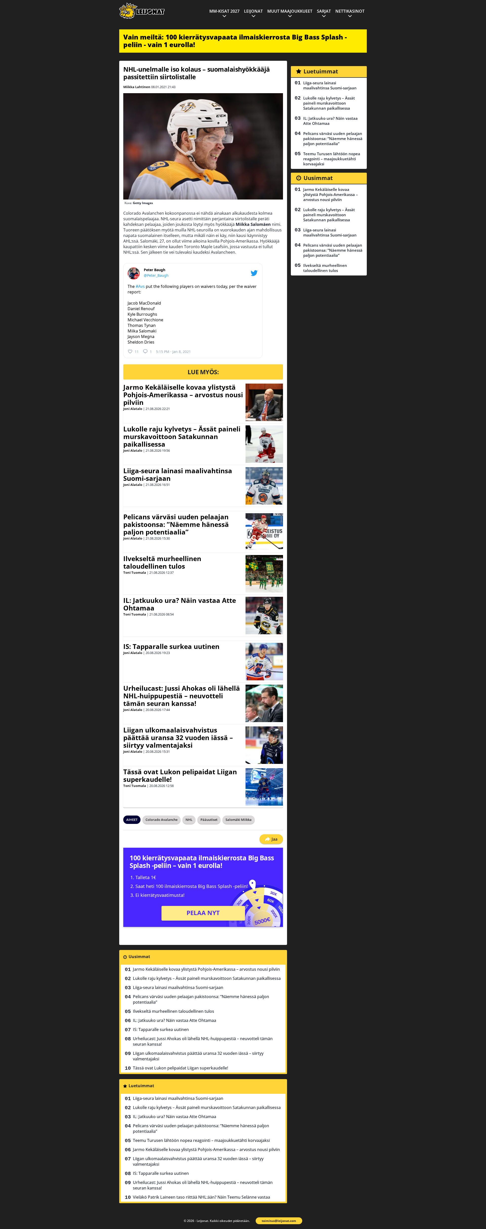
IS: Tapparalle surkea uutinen (171, 646)
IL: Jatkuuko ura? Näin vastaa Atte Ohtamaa (179, 604)
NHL (189, 819)
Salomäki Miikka (239, 819)
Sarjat (324, 11)
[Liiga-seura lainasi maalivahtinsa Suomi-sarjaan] (264, 486)
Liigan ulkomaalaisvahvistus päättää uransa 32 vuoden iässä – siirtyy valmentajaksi (178, 737)
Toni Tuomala (134, 572)
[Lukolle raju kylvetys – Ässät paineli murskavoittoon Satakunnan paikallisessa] (264, 444)
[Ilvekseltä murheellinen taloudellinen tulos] (264, 573)
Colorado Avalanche (161, 819)
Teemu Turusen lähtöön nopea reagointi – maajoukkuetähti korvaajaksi (201, 1140)
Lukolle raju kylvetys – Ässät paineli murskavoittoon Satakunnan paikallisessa (181, 436)
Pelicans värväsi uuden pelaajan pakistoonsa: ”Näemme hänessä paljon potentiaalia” (176, 524)
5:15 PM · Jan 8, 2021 (173, 351)
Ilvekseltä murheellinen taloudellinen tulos (162, 562)
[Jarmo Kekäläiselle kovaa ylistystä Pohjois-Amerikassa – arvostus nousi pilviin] (264, 402)
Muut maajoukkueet (289, 11)
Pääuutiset (208, 819)
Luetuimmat (141, 1085)
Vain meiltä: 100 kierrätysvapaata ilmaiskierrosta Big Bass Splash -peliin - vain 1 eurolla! (235, 40)
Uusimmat (139, 956)
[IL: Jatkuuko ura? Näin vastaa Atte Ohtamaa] (264, 615)
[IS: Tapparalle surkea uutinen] (264, 661)
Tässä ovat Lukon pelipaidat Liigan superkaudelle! (180, 775)
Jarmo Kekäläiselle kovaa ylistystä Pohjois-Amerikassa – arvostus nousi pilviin (183, 395)
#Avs (140, 286)
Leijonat (253, 11)
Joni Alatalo (132, 408)
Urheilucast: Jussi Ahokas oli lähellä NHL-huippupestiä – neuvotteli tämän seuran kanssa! (181, 696)
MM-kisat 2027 (224, 11)
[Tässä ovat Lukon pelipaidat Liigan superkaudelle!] (264, 787)
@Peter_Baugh (156, 275)
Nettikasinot (349, 11)
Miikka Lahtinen (136, 87)
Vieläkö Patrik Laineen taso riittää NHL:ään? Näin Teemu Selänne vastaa (201, 1197)
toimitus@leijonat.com (279, 1221)
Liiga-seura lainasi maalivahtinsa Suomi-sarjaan (177, 474)
